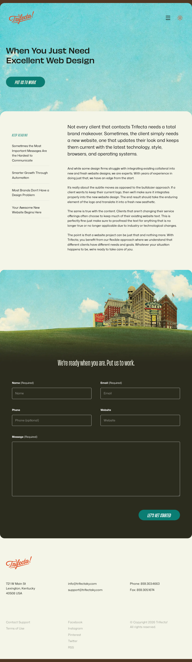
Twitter (72, 641)
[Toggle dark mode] (180, 18)
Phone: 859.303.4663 (145, 584)
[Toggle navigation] (168, 18)
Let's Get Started (159, 515)
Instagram (75, 628)
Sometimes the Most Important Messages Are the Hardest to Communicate (29, 153)
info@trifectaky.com (82, 584)
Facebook (75, 622)
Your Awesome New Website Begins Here (26, 209)
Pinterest (74, 635)
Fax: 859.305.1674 (142, 590)
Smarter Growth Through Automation (30, 175)
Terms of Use (15, 628)
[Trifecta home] (21, 17)
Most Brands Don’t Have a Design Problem (30, 192)
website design (108, 197)
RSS (71, 647)
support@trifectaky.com (85, 590)
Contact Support (18, 622)
